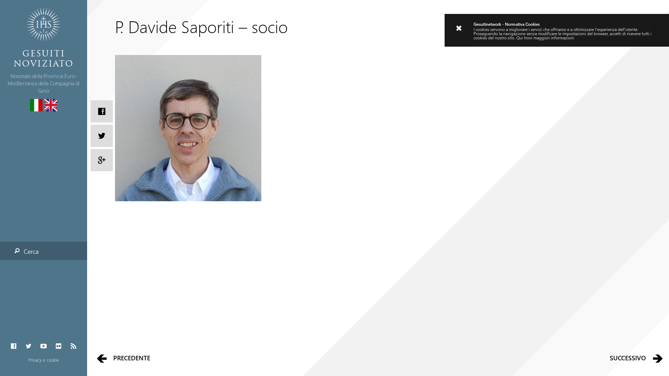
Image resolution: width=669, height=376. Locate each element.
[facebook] (102, 111)
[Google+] (102, 160)
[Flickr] (58, 346)
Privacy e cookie (43, 360)
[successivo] (658, 358)
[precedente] (101, 358)
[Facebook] (13, 346)
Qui (519, 37)
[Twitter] (28, 346)
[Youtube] (43, 346)
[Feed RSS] (73, 346)
